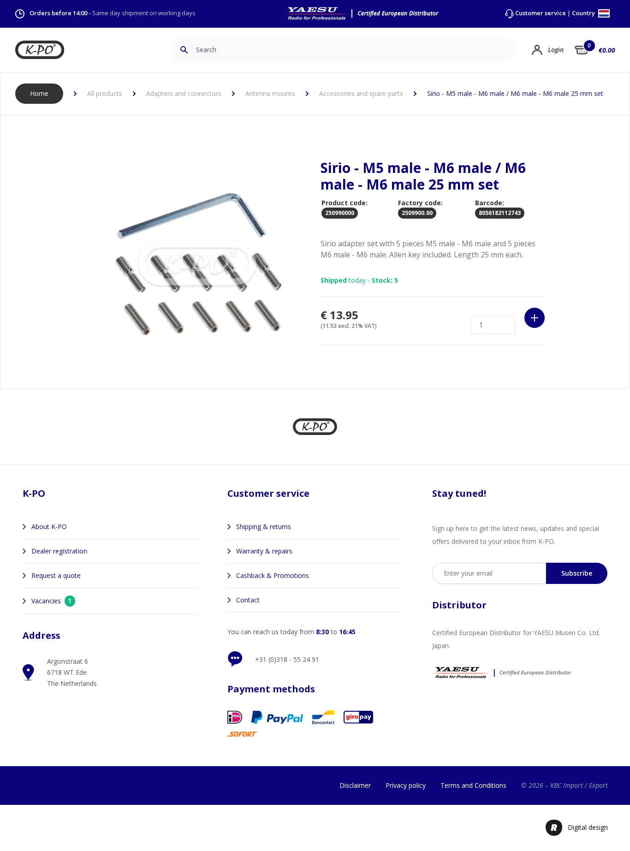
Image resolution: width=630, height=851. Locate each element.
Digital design (588, 827)
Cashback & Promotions (272, 575)
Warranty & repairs (264, 551)
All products (104, 93)
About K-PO (49, 526)
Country (584, 13)
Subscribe (576, 573)
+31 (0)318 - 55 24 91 (287, 659)
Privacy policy (406, 785)
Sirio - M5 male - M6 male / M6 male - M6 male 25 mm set (515, 93)
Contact (248, 599)
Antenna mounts (270, 93)
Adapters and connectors (183, 93)
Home (39, 93)
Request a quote (56, 575)
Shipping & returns (263, 526)
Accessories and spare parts (361, 93)
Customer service (540, 13)
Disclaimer (355, 785)
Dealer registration (59, 551)
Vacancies (51, 600)
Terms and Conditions (473, 785)
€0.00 (607, 50)
